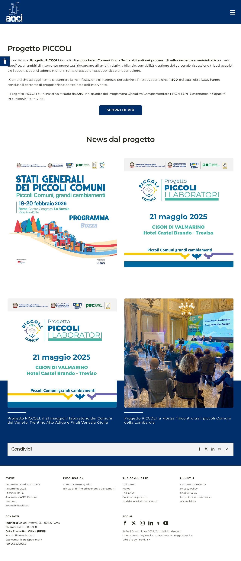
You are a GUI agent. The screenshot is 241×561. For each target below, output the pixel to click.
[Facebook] (199, 449)
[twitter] (133, 523)
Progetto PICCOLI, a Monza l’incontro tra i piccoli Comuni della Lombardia (177, 420)
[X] (206, 449)
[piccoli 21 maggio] (178, 159)
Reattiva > (143, 539)
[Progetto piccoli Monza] (178, 300)
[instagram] (142, 523)
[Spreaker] (158, 523)
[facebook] (125, 523)
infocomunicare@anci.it (138, 535)
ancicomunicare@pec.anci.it (174, 535)
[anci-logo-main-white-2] (14, 3)
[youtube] (165, 523)
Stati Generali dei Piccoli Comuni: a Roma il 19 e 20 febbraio (55, 280)
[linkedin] (150, 523)
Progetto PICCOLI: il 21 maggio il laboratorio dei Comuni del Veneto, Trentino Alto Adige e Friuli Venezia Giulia (60, 420)
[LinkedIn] (213, 449)
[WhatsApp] (220, 449)
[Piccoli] (62, 159)
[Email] (226, 449)
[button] (5, 61)
